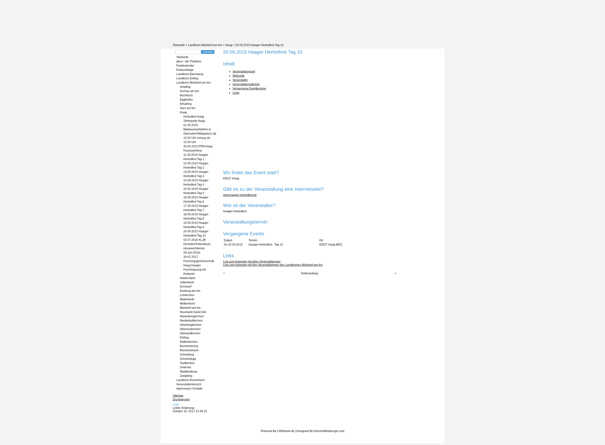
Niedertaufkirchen (191, 320)
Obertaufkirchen (190, 333)
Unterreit (185, 367)
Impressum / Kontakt (189, 388)
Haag (228, 45)
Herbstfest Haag (193, 116)
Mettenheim (187, 303)
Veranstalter (240, 80)
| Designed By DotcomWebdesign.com (319, 431)
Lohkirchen (187, 295)
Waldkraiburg (188, 371)
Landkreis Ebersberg (189, 74)
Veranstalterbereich (188, 384)
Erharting (186, 104)
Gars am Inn (187, 108)
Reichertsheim (189, 350)
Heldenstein (187, 278)
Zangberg (186, 375)
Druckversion (181, 399)
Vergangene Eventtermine (249, 88)
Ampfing (185, 87)
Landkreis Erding (187, 78)
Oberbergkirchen (191, 324)
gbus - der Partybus (188, 61)
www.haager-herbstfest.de (240, 195)
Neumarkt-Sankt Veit (193, 312)
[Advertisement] (309, 131)
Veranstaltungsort (244, 71)
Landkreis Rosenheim (190, 380)
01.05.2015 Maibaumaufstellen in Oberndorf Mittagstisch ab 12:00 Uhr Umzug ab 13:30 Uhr (199, 133)
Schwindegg (188, 358)
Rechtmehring (189, 346)
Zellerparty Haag (194, 121)
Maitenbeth (187, 299)
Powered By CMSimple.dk (277, 431)
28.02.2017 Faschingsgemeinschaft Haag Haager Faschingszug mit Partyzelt (198, 265)
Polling (184, 337)
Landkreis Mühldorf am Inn (205, 45)
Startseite (179, 45)
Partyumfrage (185, 70)
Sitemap (178, 395)
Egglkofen (186, 99)
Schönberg (187, 354)
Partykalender (185, 65)
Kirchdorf (185, 286)
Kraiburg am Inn (190, 290)
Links (236, 92)
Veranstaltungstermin (246, 84)
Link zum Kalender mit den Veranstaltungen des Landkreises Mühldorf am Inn (273, 265)
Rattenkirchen (189, 341)
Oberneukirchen (190, 329)
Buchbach (186, 95)
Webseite (239, 75)
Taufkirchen (187, 363)
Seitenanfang (309, 273)
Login (176, 404)
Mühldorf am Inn (190, 307)
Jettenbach (187, 282)
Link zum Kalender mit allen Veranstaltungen (252, 261)
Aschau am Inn (189, 91)
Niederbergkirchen (192, 316)
